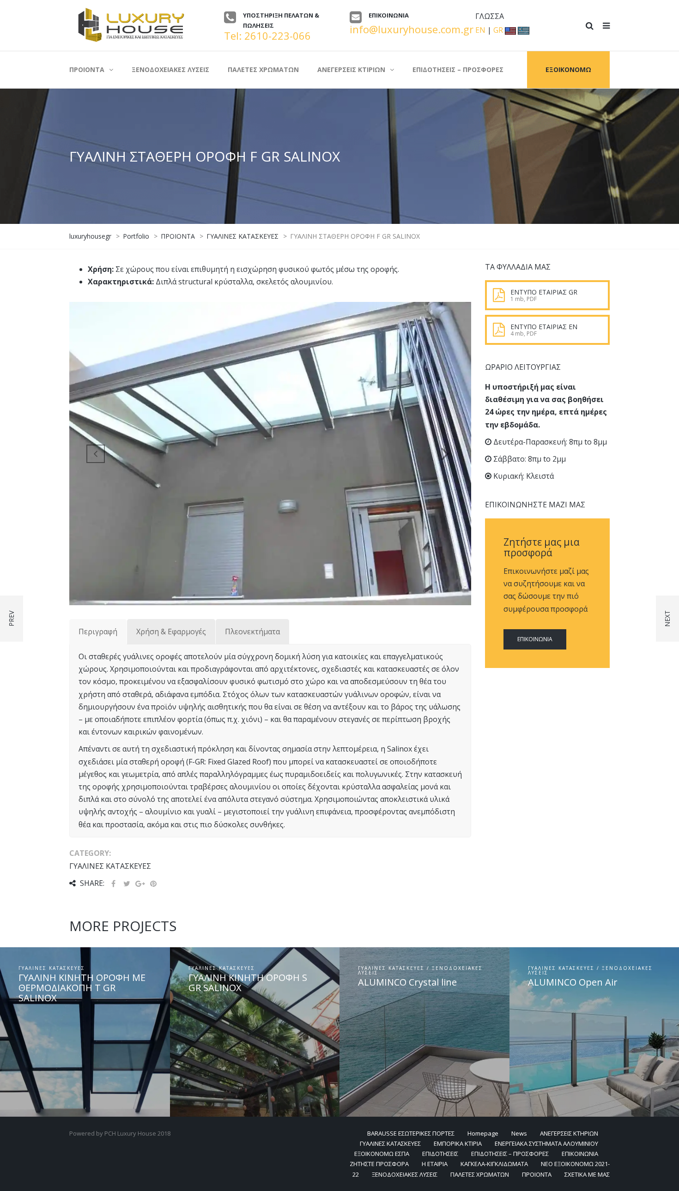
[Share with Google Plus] (140, 884)
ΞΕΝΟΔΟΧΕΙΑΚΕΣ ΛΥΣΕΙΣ (404, 1174)
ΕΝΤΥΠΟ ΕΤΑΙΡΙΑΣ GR (543, 292)
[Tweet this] (126, 884)
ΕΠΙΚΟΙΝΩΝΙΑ (534, 639)
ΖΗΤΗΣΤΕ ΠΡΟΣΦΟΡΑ (379, 1164)
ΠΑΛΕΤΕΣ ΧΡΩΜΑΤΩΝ (479, 1174)
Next (444, 453)
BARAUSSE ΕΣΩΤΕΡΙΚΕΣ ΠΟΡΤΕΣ (411, 1133)
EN (480, 30)
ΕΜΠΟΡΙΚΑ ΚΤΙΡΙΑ (458, 1143)
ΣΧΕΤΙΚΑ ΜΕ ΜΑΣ (587, 1174)
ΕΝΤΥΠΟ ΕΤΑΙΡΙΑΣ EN (543, 326)
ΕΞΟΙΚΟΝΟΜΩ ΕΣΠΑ (381, 1153)
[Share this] (113, 884)
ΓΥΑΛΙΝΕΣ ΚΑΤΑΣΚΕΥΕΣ (390, 1143)
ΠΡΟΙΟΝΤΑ (537, 1174)
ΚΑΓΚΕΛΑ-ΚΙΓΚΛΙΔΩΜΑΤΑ (494, 1164)
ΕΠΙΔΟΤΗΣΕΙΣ (440, 1153)
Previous (95, 453)
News (519, 1133)
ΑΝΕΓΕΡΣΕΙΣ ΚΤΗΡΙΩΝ (569, 1133)
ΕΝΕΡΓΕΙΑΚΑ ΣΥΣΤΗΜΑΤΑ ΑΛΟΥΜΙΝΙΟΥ (546, 1143)
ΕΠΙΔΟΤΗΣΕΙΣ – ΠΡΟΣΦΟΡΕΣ (510, 1153)
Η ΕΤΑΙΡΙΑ (435, 1164)
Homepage (482, 1133)
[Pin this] (153, 884)
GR (498, 30)
